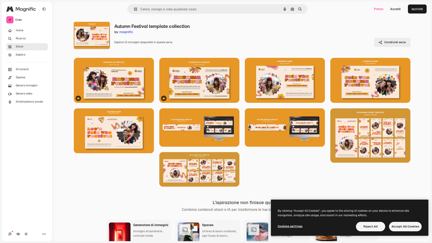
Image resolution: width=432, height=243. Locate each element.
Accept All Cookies (405, 226)
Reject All (370, 226)
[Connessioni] (10, 234)
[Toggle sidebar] (44, 9)
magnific (126, 32)
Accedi (395, 9)
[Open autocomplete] (134, 9)
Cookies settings (290, 226)
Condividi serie (395, 42)
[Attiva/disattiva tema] (26, 234)
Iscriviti (417, 9)
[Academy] (18, 234)
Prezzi (378, 9)
